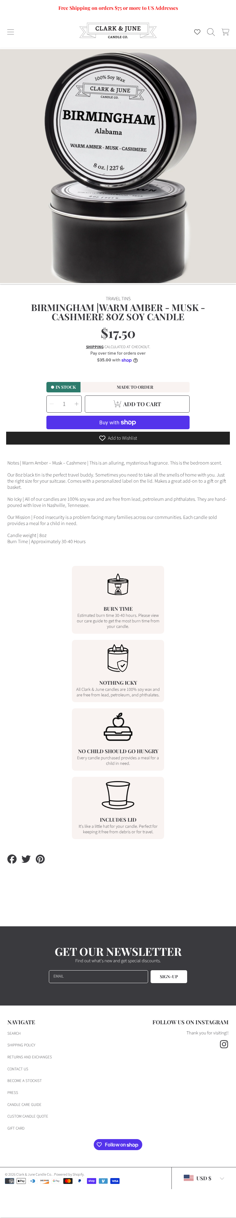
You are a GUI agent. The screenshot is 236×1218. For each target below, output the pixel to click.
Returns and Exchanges (29, 1057)
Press (12, 1092)
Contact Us (17, 1069)
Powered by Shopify (69, 1174)
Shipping (95, 347)
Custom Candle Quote (27, 1116)
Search (14, 1033)
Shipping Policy (21, 1045)
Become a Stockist (24, 1081)
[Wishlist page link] (197, 32)
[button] (11, 32)
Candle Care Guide (24, 1104)
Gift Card (16, 1128)
